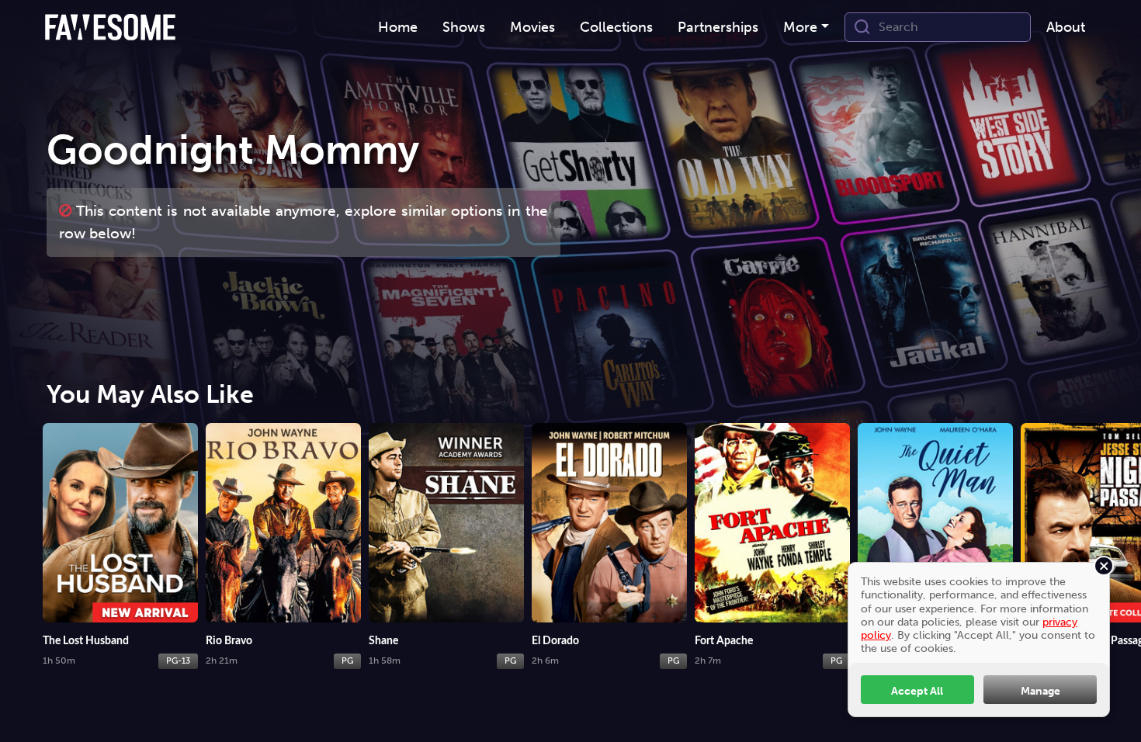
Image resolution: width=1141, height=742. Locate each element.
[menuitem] (398, 27)
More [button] (800, 27)
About (1065, 27)
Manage (1040, 691)
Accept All (917, 691)
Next (1121, 535)
